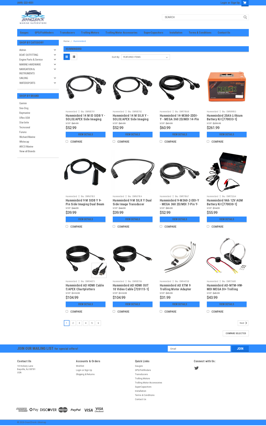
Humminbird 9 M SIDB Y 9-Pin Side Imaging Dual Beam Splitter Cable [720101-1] (85, 204)
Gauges (24, 32)
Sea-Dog (23, 108)
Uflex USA (24, 117)
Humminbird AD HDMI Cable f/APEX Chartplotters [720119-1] (85, 289)
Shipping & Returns (85, 374)
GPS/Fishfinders (44, 32)
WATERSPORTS (27, 83)
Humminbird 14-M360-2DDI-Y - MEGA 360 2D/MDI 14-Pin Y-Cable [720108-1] (179, 119)
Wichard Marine (27, 137)
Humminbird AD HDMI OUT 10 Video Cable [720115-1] (131, 287)
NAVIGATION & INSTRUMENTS (27, 71)
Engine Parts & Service (31, 59)
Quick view (86, 106)
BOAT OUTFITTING (28, 55)
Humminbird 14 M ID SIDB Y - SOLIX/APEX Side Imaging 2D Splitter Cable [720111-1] (85, 119)
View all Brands (27, 151)
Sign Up (235, 2)
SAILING (23, 78)
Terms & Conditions (200, 32)
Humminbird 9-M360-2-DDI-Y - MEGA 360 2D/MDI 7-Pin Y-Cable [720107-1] (179, 204)
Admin (22, 50)
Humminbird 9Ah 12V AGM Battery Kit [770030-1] (225, 202)
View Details (85, 134)
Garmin (23, 103)
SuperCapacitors (153, 32)
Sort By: (116, 57)
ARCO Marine (26, 146)
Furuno (23, 132)
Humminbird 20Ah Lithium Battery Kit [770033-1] (224, 117)
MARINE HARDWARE (30, 64)
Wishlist (80, 366)
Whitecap (24, 141)
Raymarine (24, 113)
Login (224, 2)
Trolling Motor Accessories (121, 32)
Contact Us (224, 32)
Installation (176, 32)
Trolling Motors (90, 32)
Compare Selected (236, 333)
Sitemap (42, 422)
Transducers (67, 32)
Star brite (24, 122)
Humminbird (79, 41)
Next (242, 323)
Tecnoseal (24, 127)
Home (66, 41)
